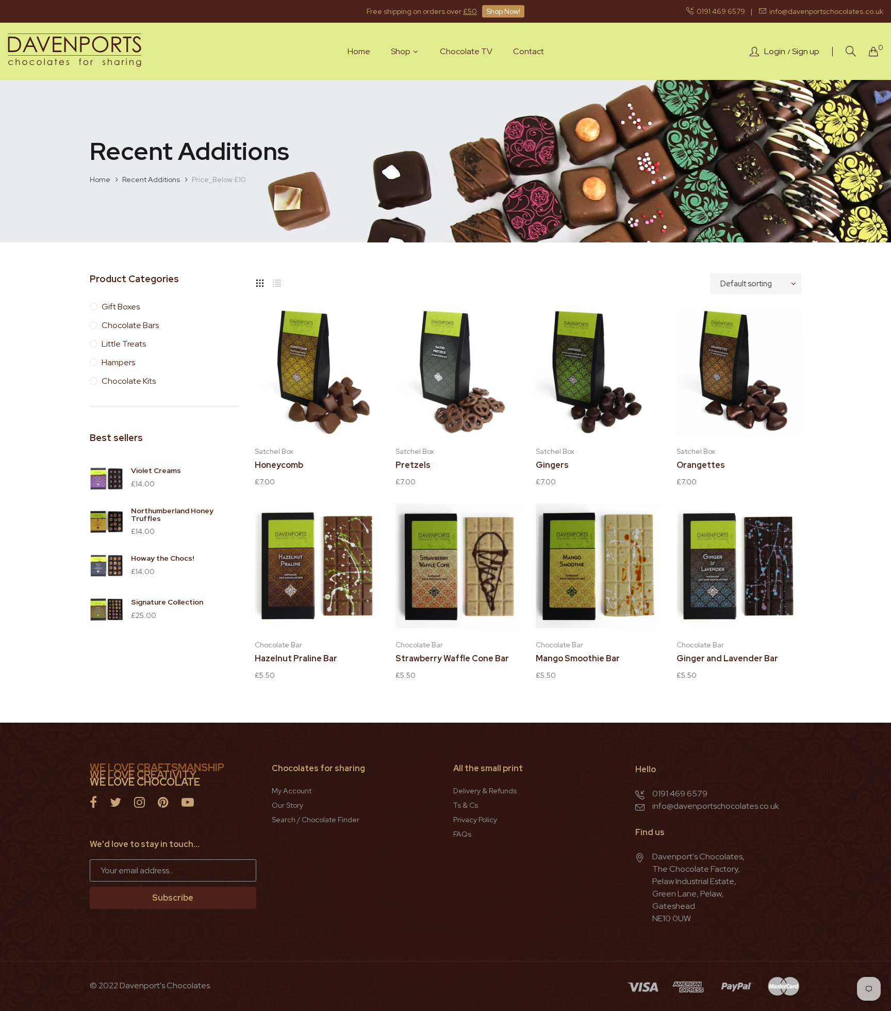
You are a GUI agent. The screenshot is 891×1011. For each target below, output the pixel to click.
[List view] (277, 281)
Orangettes (700, 465)
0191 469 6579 (719, 11)
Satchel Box (274, 451)
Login (774, 51)
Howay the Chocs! (162, 558)
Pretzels (413, 465)
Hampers (118, 362)
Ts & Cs (465, 805)
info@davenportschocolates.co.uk (824, 11)
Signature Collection (167, 602)
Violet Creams (156, 470)
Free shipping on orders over (422, 11)
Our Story (287, 805)
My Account (291, 790)
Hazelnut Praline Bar (296, 659)
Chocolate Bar (278, 644)
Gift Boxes (121, 306)
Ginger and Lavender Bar (727, 659)
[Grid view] (260, 281)
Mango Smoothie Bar (578, 659)
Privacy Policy (475, 819)
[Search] (851, 51)
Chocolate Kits (129, 381)
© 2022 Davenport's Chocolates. (150, 985)
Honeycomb (279, 465)
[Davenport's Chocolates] (75, 51)
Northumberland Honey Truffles (172, 514)
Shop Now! (503, 11)
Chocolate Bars (130, 325)
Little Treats (124, 343)
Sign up (805, 51)
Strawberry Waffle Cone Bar (452, 659)
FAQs (462, 834)
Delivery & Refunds (485, 790)
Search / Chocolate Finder (315, 819)
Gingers (552, 465)
